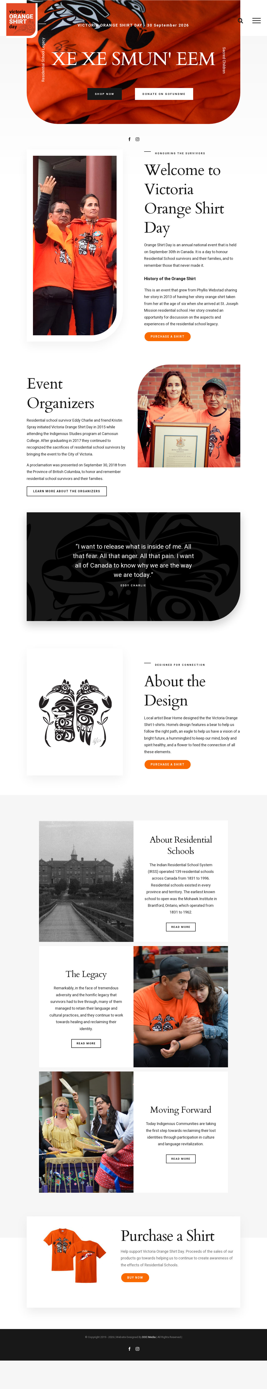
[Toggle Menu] (257, 20)
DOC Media (149, 1337)
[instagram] (137, 139)
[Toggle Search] (240, 20)
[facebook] (129, 139)
